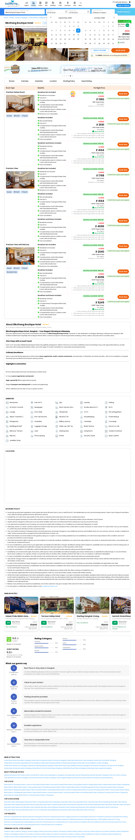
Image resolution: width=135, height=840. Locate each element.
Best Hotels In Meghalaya (12, 790)
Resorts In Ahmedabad (25, 825)
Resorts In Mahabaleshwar (13, 819)
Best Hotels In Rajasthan (121, 785)
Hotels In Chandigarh (11, 834)
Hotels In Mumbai (34, 834)
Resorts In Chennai (40, 825)
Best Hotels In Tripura (26, 787)
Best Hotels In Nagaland (119, 792)
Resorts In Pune (120, 822)
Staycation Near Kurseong (85, 810)
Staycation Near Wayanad (13, 805)
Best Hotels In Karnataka (80, 792)
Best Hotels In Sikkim (11, 787)
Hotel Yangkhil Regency (65, 778)
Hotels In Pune (37, 837)
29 (60, 43)
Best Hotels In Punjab (11, 795)
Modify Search (123, 12)
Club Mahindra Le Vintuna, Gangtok (16, 778)
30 (65, 43)
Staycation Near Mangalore (87, 807)
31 (113, 43)
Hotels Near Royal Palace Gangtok (74, 768)
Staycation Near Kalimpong (68, 807)
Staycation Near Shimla (68, 805)
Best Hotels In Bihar (122, 790)
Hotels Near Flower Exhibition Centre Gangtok (92, 763)
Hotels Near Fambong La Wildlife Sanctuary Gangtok (72, 766)
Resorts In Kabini (121, 817)
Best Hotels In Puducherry (99, 787)
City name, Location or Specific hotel (17, 10)
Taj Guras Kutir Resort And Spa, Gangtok (42, 778)
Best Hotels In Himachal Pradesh (53, 785)
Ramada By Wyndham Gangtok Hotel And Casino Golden (106, 775)
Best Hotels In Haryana (46, 792)
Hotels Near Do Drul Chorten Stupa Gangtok (47, 768)
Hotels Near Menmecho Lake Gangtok (80, 760)
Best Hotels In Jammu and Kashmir (29, 785)
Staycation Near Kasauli (31, 805)
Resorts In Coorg (113, 819)
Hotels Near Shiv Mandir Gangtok (104, 760)
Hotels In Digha (33, 831)
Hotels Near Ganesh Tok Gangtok (15, 766)
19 (78, 35)
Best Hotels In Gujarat (30, 792)
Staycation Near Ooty (83, 802)
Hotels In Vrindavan (59, 831)
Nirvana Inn (77, 778)
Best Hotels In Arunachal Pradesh (89, 790)
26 (78, 39)
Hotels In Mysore (46, 834)
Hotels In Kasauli (65, 837)
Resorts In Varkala (55, 822)
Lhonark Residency (105, 778)
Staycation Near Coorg (33, 802)
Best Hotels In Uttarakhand (43, 787)
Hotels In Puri (23, 834)
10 (69, 30)
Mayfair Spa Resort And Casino (14, 775)
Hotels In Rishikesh (122, 831)
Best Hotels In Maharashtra (103, 785)
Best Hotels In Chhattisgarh (13, 792)
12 (78, 30)
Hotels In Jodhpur (74, 834)
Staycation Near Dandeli (84, 805)
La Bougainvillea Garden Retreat (75, 775)
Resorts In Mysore (57, 819)
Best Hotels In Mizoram (30, 790)
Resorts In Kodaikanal (54, 825)
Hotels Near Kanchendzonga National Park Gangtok (22, 763)
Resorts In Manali (42, 822)
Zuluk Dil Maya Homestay (90, 778)
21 (56, 39)
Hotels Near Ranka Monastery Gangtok (17, 760)
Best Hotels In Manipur (116, 787)
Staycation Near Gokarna (121, 805)
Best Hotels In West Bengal (81, 787)
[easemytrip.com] (12, 6)
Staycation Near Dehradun (103, 805)
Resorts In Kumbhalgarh (80, 817)
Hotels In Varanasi (83, 831)
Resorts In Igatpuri (65, 817)
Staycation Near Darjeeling (101, 802)
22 (60, 39)
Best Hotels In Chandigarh (47, 790)
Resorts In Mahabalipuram (27, 822)
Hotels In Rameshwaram (51, 837)
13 (52, 35)
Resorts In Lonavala (10, 822)
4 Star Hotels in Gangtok (37, 17)
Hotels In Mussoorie (96, 831)
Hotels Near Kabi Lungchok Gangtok (99, 768)
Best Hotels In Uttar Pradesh (61, 787)
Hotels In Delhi (71, 831)
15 (60, 35)
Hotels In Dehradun (78, 837)
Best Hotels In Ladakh (86, 785)
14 (56, 35)
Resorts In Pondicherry (97, 817)
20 (52, 39)
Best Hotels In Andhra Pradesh (67, 790)
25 (74, 39)
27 (52, 43)
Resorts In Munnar (22, 817)
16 (65, 35)
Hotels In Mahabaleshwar (22, 837)
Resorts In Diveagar (84, 819)
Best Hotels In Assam (108, 790)
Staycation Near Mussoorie (13, 807)
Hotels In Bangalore (114, 834)
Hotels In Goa (8, 837)
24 (69, 39)
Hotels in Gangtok (21, 17)
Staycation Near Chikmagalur (14, 802)
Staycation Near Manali (118, 802)
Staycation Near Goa (68, 802)
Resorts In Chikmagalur (99, 819)
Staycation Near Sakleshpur (51, 802)
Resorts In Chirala (44, 819)
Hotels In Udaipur (21, 831)
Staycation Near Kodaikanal (49, 805)
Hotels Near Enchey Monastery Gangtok (17, 768)
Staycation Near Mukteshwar (50, 810)
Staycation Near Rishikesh (49, 807)
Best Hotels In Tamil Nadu (27, 795)
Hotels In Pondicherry (60, 834)
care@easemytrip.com (50, 586)
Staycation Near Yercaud (12, 810)
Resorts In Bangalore (36, 817)
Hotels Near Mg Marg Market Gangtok (40, 766)
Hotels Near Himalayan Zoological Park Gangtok (106, 766)
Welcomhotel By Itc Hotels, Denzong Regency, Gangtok (45, 775)
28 (56, 43)
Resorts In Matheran (94, 822)
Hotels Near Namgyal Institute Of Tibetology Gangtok (58, 763)
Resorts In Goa (110, 817)
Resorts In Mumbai (108, 822)
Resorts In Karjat (9, 817)
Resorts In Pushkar (10, 825)
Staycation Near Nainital (31, 807)
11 (73, 30)
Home (6, 17)
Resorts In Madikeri (80, 822)
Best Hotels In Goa (10, 785)
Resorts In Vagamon (30, 819)
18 (74, 35)
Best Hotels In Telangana (45, 795)
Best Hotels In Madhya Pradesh (99, 792)
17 (69, 35)
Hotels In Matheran (87, 834)
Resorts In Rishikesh (70, 819)
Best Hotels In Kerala (71, 785)
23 (65, 39)
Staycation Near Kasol (68, 810)
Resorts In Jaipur (68, 822)
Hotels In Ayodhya (100, 834)
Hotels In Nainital (109, 831)
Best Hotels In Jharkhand (62, 792)
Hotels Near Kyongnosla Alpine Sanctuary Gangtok (48, 760)
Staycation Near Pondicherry (108, 807)
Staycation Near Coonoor (31, 810)
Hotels (12, 17)
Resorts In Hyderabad (51, 817)
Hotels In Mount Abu (45, 831)
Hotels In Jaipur (9, 831)
